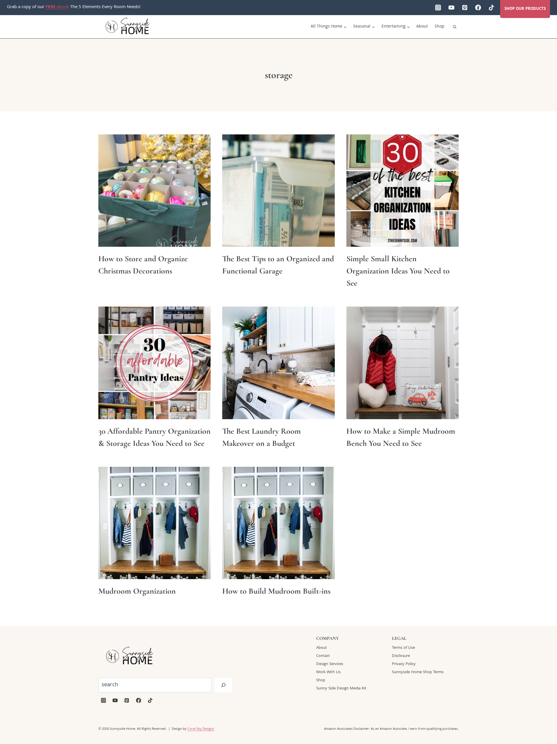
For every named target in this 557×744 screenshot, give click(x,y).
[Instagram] (438, 7)
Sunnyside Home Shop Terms (418, 672)
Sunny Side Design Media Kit (341, 688)
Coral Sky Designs (200, 729)
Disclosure (401, 656)
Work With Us (328, 672)
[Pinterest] (465, 7)
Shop (439, 26)
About (422, 26)
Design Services (329, 664)
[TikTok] (491, 7)
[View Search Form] (455, 27)
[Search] (223, 685)
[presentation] (154, 190)
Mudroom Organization (137, 591)
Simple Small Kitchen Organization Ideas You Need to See (398, 271)
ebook (57, 7)
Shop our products (525, 9)
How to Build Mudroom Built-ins (276, 591)
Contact (323, 656)
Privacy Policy (404, 664)
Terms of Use (403, 648)
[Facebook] (478, 7)
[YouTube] (451, 7)
